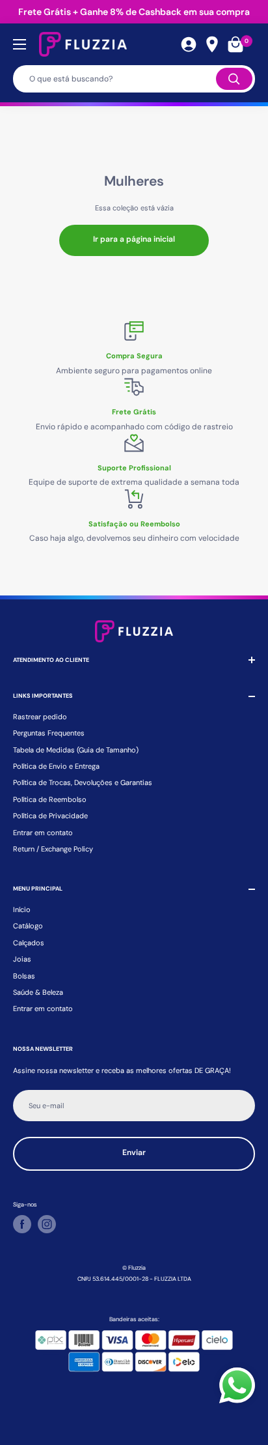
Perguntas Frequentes (49, 732)
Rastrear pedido (40, 716)
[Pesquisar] (234, 79)
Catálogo (28, 925)
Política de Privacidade (50, 815)
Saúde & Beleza (38, 992)
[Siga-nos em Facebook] (22, 1224)
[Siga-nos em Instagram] (47, 1224)
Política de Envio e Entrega (56, 766)
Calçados (28, 942)
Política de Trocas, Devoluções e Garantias (82, 782)
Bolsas (24, 975)
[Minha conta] (189, 44)
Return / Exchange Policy (53, 848)
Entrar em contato (43, 832)
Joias (22, 959)
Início (22, 909)
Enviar (134, 1152)
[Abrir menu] (19, 44)
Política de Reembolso (50, 799)
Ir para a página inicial (134, 239)
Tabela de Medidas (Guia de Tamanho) (76, 749)
